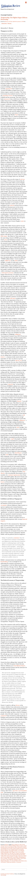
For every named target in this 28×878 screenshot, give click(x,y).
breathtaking (4, 561)
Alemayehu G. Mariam (6, 23)
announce (17, 538)
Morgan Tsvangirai (14, 855)
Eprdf (14, 848)
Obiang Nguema (22, 857)
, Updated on (14, 21)
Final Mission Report (19, 665)
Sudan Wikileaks (9, 859)
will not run (18, 360)
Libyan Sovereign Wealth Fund (13, 854)
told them (12, 298)
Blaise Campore (20, 845)
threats (18, 705)
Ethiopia (6, 844)
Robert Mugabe (17, 858)
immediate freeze (8, 95)
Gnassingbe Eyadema (13, 850)
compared (3, 715)
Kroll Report (18, 453)
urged (12, 439)
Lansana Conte (4, 854)
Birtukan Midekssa (12, 845)
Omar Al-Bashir (4, 858)
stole (18, 427)
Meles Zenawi (7, 855)
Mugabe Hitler (10, 857)
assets (22, 221)
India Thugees (12, 852)
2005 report (4, 236)
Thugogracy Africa (17, 859)
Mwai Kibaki (15, 857)
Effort (15, 847)
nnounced (7, 99)
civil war (22, 179)
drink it (3, 357)
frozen (2, 482)
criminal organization (14, 475)
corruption (4, 505)
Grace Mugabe (21, 850)
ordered (12, 205)
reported (10, 384)
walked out (8, 260)
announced (9, 88)
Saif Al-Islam (23, 858)
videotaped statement (8, 272)
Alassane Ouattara (4, 845)
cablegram (18, 334)
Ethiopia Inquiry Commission (17, 849)
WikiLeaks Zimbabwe (11, 862)
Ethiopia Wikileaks (4, 850)
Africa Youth (22, 844)
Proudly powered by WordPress (7, 873)
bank (16, 260)
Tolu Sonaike (3, 875)
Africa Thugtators (15, 844)
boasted (19, 401)
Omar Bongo (10, 858)
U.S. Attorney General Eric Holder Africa (18, 860)
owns (5, 239)
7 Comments (18, 862)
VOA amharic (3, 862)
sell (24, 415)
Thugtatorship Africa (5, 860)
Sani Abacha (3, 859)
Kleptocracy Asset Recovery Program (12, 853)
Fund (16, 114)
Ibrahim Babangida (5, 852)
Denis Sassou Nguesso (9, 847)
